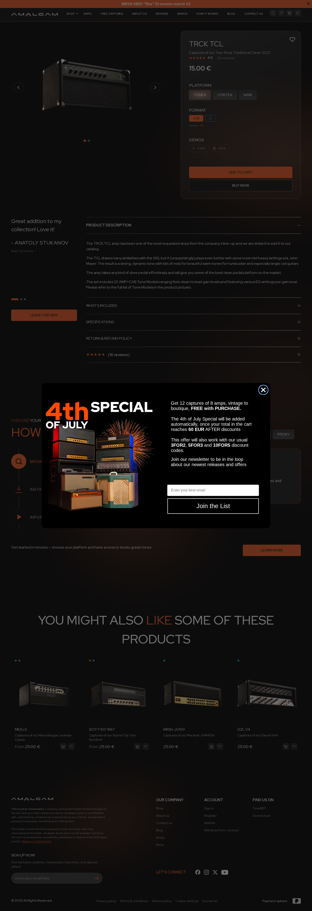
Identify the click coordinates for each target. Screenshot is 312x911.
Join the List (213, 505)
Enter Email (177, 481)
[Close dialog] (263, 389)
